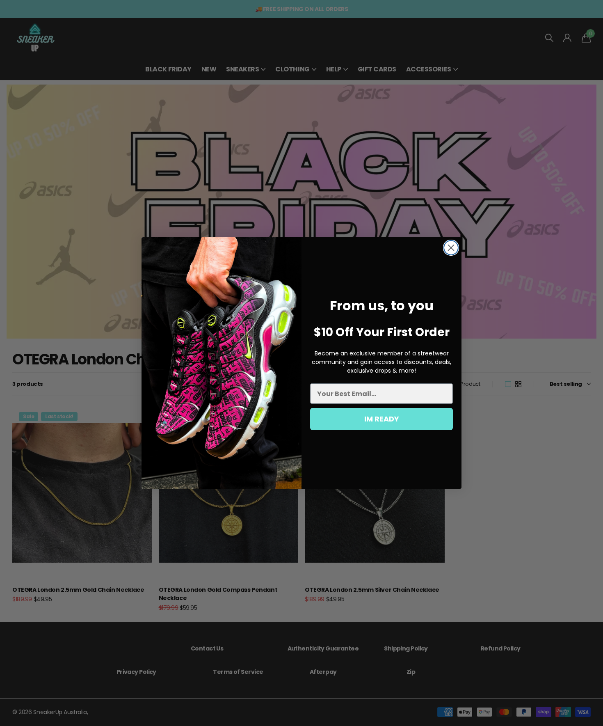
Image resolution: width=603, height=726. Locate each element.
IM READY (381, 419)
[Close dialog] (451, 247)
